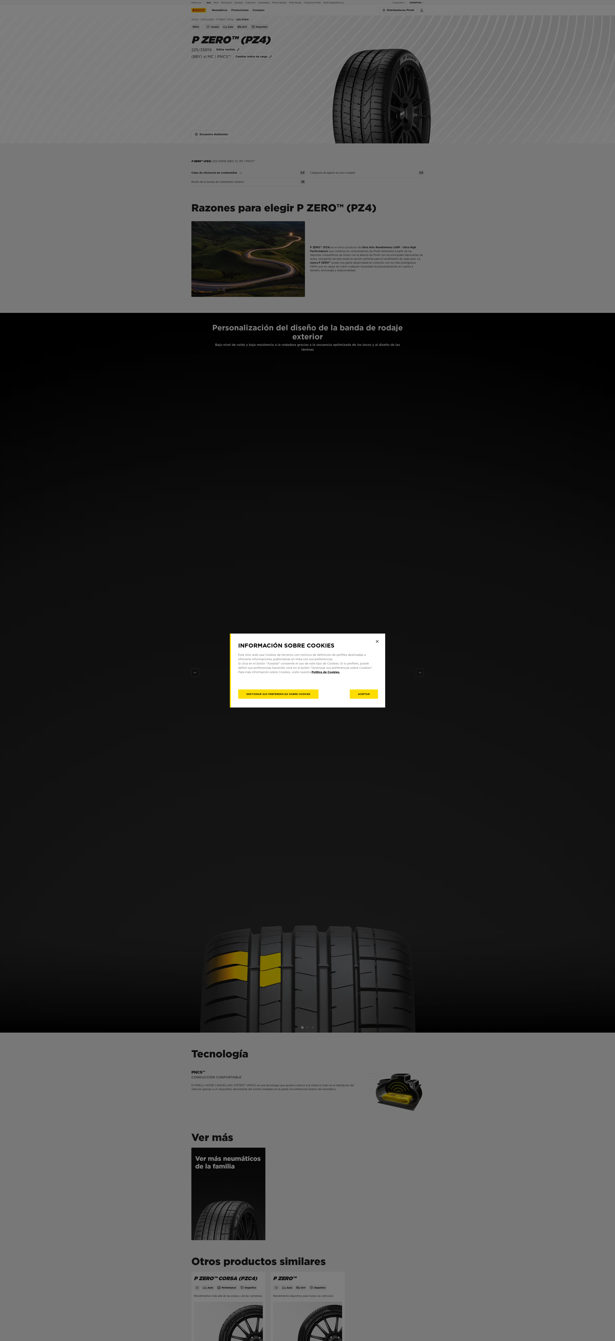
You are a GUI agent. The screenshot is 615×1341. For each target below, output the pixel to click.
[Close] (377, 641)
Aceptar (364, 694)
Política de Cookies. (326, 672)
